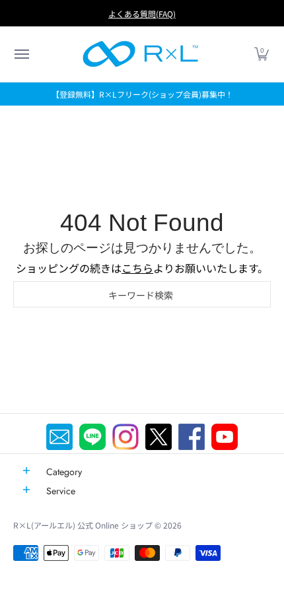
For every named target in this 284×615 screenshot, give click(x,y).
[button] (21, 54)
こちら (137, 268)
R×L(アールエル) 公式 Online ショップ (83, 525)
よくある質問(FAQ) (142, 13)
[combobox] (142, 294)
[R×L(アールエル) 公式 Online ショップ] (140, 54)
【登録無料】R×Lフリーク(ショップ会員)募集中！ (142, 94)
